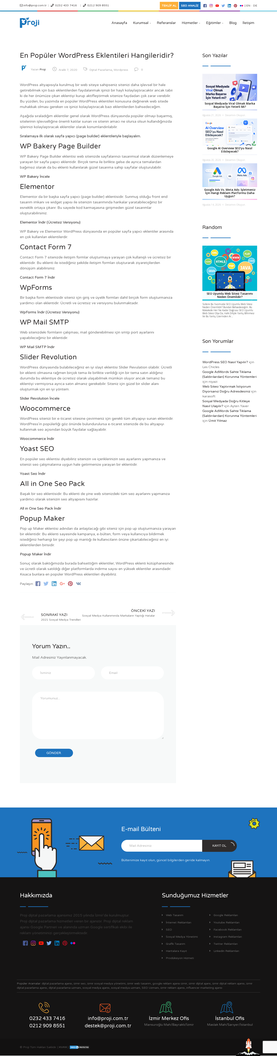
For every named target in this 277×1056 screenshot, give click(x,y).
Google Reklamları (226, 915)
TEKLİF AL (169, 5)
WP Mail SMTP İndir (37, 347)
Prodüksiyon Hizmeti (180, 958)
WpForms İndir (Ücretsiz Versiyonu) (49, 312)
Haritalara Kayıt (176, 951)
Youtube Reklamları (226, 922)
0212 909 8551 (98, 5)
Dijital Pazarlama (100, 70)
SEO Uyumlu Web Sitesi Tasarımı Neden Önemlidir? (230, 295)
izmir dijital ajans (200, 983)
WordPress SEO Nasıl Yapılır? (225, 362)
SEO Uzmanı (150, 988)
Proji (43, 69)
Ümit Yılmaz (217, 421)
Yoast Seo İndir (32, 473)
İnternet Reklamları (178, 922)
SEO (169, 929)
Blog (233, 23)
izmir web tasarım (139, 983)
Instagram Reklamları (228, 936)
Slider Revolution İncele (39, 398)
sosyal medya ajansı (96, 988)
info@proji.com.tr (35, 5)
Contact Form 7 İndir (37, 277)
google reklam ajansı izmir (169, 983)
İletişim (248, 23)
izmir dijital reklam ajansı (228, 983)
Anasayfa (119, 23)
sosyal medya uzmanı (125, 988)
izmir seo (80, 983)
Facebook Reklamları (228, 929)
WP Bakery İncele (35, 176)
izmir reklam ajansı (172, 988)
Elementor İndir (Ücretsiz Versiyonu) (50, 222)
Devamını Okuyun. (235, 115)
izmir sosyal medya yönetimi (106, 983)
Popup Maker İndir (35, 554)
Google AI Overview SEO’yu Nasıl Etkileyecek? (229, 149)
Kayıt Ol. (219, 846)
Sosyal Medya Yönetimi (182, 936)
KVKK (63, 1047)
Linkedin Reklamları (226, 951)
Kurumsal (142, 23)
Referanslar (166, 23)
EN (248, 5)
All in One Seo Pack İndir (40, 508)
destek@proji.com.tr (108, 1026)
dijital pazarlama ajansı (57, 983)
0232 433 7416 (66, 5)
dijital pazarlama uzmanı (65, 988)
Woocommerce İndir (37, 438)
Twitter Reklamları (226, 944)
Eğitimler (214, 23)
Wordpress (121, 70)
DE (255, 5)
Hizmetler (191, 23)
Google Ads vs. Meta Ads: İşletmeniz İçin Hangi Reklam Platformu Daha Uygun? (230, 193)
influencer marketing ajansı (204, 988)
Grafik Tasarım (175, 944)
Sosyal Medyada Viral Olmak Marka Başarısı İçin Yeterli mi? (230, 105)
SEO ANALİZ (190, 5)
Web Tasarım (174, 915)
